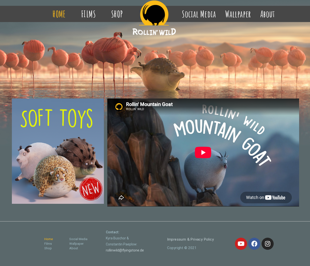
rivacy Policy (190, 239)
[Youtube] (241, 244)
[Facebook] (254, 244)
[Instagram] (268, 244)
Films (88, 14)
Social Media (199, 14)
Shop (117, 14)
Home (59, 14)
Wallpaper (238, 14)
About (267, 14)
